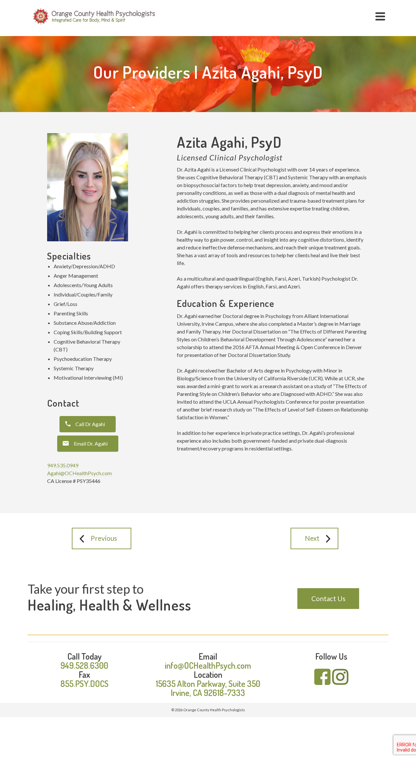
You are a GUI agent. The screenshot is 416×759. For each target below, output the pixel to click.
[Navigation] (380, 16)
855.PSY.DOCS (84, 683)
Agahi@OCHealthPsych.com (79, 473)
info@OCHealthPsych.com (208, 665)
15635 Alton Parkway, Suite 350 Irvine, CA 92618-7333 (208, 688)
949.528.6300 (84, 665)
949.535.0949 (62, 465)
